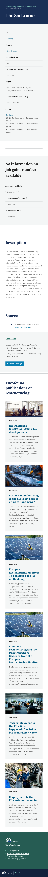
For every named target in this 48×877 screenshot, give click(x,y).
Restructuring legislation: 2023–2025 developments (23, 429)
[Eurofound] (12, 840)
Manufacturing (10, 115)
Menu (45, 873)
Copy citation (13, 364)
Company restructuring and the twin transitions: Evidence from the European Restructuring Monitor (23, 654)
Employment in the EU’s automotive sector (23, 799)
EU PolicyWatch (13, 851)
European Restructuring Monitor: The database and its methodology (24, 574)
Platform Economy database (18, 853)
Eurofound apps (12, 845)
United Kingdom (29, 6)
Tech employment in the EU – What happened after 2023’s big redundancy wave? (23, 728)
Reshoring (9, 39)
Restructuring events (13, 6)
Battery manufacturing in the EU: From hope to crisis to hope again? (24, 499)
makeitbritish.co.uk (22, 327)
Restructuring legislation (16, 859)
